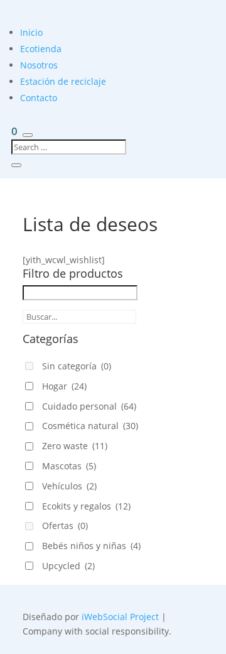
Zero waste (74, 446)
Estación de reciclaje (63, 81)
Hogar (64, 386)
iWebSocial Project (120, 617)
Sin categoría (76, 366)
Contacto (38, 98)
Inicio (31, 32)
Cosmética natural (90, 426)
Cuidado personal (89, 406)
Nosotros (39, 65)
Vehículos (69, 486)
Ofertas (65, 525)
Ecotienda (41, 49)
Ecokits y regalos (86, 506)
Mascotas (69, 466)
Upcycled (68, 566)
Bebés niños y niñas (91, 546)
